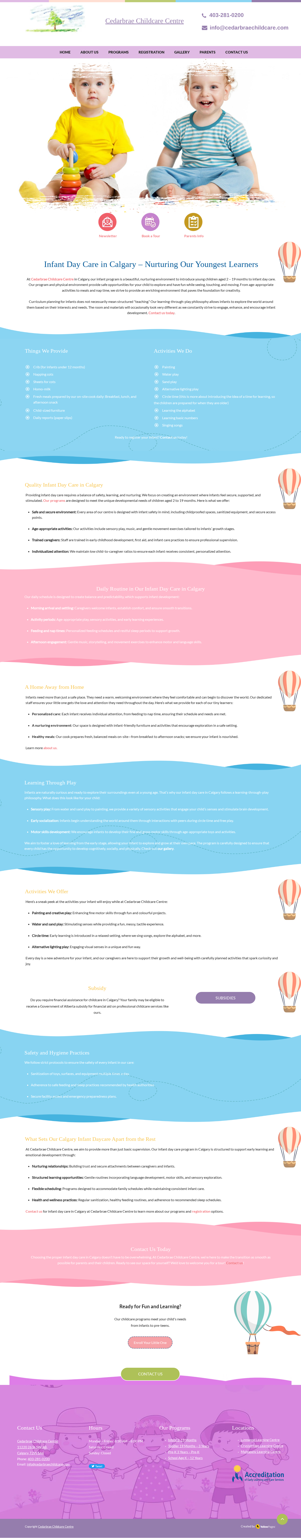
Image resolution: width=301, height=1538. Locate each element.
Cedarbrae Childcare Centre (56, 1526)
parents (81, 1263)
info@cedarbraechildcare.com (48, 1464)
